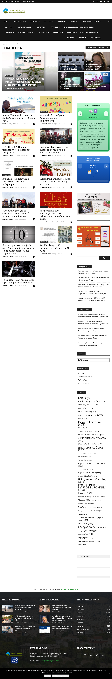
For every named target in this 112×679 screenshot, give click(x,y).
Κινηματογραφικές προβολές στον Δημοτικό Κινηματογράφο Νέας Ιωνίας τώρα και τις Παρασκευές (18, 249)
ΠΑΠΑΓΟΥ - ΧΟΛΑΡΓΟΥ (86, 504)
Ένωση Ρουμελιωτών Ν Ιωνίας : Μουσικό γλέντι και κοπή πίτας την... (56, 182)
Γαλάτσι (48, 22)
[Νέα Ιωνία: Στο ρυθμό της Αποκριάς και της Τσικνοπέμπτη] (56, 104)
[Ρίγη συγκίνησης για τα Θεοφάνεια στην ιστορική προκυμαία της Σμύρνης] (18, 200)
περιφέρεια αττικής (89, 541)
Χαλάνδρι (57, 32)
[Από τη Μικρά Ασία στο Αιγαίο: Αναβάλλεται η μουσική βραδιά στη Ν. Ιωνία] (18, 104)
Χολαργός (43, 32)
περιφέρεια (85, 537)
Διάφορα (70, 38)
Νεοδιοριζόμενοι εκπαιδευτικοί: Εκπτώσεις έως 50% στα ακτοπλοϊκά (93, 272)
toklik (86, 398)
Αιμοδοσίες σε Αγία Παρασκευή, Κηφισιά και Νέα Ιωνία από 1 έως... (25, 628)
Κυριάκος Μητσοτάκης (86, 496)
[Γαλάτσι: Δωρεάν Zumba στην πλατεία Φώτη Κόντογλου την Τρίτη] (7, 619)
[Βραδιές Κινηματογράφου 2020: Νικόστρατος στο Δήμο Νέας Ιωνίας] (71, 81)
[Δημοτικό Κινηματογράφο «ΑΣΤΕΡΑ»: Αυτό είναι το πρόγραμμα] (18, 168)
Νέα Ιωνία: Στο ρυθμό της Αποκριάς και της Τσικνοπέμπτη (53, 118)
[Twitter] (104, 1)
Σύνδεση (81, 373)
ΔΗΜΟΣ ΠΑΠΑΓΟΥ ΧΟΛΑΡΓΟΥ (92, 439)
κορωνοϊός (85, 534)
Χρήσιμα (82, 38)
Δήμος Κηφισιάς (87, 460)
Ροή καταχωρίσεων (85, 377)
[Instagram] (97, 1)
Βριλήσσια (34, 22)
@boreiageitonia (69, 589)
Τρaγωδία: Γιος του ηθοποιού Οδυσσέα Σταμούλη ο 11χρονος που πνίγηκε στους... (62, 618)
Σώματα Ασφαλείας (88, 32)
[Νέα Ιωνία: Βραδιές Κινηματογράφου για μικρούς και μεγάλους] (97, 81)
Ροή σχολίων (83, 380)
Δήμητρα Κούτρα (10, 88)
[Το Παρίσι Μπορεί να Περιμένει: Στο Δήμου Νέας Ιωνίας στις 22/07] (97, 61)
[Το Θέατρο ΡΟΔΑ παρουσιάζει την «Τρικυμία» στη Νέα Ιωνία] (18, 269)
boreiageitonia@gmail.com (49, 661)
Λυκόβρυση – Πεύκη (91, 22)
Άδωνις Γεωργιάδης (87, 412)
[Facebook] (93, 1)
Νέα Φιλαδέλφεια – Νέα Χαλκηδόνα (79, 27)
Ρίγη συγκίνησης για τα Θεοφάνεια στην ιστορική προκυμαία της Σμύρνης (15, 213)
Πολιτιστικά (8, 75)
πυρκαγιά (82, 544)
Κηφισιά (74, 22)
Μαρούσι (8, 27)
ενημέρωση (82, 531)
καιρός (92, 530)
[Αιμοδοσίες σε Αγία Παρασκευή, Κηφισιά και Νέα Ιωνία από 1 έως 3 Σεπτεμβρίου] (7, 629)
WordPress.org (83, 383)
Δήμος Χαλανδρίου (89, 472)
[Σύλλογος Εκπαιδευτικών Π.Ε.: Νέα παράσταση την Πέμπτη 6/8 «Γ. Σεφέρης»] (71, 61)
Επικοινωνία (96, 38)
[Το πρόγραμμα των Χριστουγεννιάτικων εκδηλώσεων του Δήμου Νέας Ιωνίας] (56, 200)
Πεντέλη (8, 32)
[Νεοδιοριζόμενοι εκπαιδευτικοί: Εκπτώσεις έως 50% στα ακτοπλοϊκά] (7, 608)
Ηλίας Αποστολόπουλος (92, 480)
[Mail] (101, 1)
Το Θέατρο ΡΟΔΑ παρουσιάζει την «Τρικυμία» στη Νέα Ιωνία (18, 281)
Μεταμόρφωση (24, 27)
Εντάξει (47, 676)
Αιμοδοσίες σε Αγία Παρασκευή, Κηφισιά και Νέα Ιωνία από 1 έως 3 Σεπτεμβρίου (94, 286)
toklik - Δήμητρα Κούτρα (91, 401)
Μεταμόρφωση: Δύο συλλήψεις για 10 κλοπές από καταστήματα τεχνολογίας (91, 299)
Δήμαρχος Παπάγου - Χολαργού (90, 444)
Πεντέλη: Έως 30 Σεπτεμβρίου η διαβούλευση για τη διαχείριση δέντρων (92, 292)
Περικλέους (83, 514)
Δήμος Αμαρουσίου (87, 453)
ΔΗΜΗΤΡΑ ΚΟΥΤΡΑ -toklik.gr (91, 435)
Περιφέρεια (70, 32)
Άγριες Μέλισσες (85, 408)
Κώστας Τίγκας (101, 497)
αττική (102, 527)
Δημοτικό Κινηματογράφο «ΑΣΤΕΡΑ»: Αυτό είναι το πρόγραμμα (15, 182)
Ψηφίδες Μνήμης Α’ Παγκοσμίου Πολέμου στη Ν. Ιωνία (54, 248)
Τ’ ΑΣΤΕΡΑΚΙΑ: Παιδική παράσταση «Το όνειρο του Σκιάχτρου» (16, 150)
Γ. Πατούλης (83, 428)
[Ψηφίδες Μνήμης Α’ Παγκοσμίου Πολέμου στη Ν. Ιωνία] (56, 234)
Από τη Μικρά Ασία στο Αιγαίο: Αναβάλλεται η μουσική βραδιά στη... (18, 118)
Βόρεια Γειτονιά (89, 423)
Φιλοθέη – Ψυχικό (25, 32)
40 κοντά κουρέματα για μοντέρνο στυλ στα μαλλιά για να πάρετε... (61, 607)
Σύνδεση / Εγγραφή (28, 1)
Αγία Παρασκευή (17, 22)
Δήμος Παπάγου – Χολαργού (91, 464)
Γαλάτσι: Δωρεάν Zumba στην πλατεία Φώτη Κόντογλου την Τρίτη (93, 279)
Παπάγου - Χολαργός (85, 511)
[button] (109, 22)
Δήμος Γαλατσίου (84, 456)
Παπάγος (54, 27)
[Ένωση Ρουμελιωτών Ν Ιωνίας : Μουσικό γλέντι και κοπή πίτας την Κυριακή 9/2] (56, 168)
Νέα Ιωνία (41, 27)
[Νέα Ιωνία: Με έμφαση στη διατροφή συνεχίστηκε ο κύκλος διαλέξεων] (56, 136)
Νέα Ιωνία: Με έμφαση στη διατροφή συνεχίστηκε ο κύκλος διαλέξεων (54, 150)
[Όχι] (109, 673)
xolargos (94, 405)
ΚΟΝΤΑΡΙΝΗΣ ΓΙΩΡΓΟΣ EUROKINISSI (92, 487)
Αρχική (4, 44)
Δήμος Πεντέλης (85, 469)
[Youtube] (108, 1)
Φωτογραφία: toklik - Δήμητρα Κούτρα (90, 519)
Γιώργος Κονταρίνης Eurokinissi (89, 431)
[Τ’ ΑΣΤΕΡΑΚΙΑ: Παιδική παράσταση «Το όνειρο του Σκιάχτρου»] (18, 136)
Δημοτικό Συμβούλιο (87, 476)
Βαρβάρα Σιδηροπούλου (10, 124)
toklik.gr (83, 405)
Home (6, 22)
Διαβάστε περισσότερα (60, 676)
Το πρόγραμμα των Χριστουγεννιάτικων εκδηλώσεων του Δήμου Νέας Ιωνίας (55, 214)
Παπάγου (98, 507)
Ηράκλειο (61, 22)
